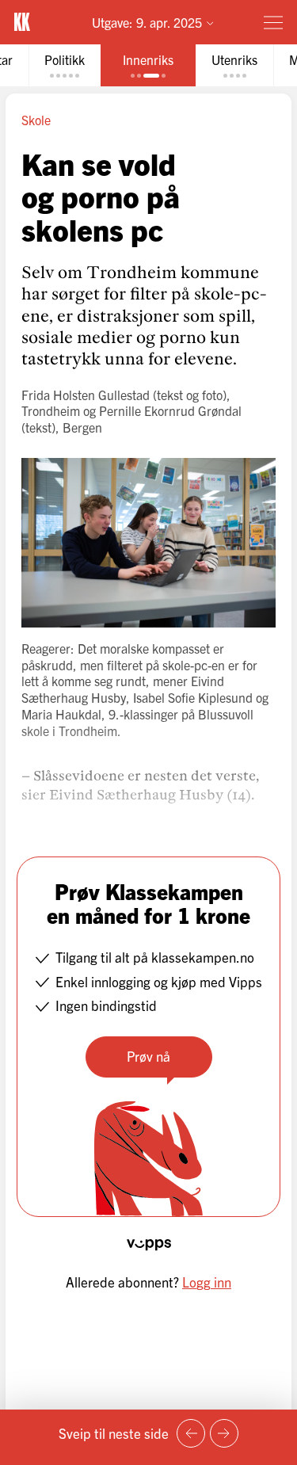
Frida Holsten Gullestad (85, 394)
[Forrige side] (191, 1433)
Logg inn (206, 1281)
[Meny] (273, 22)
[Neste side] (224, 1433)
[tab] (65, 65)
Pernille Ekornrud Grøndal (170, 410)
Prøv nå (148, 1055)
